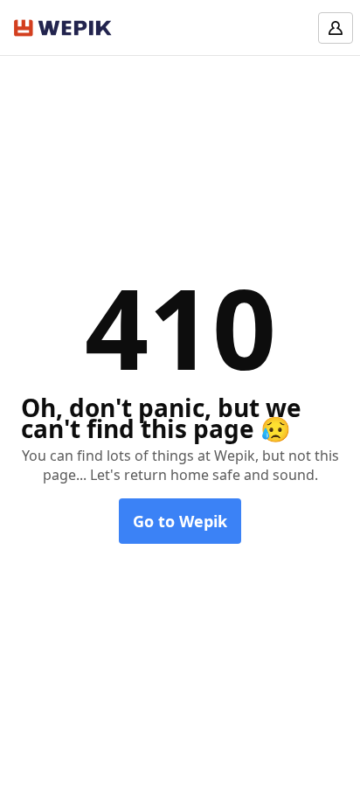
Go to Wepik (180, 521)
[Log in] (335, 28)
